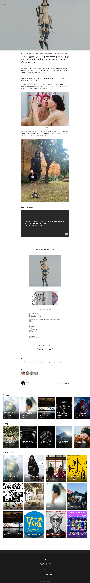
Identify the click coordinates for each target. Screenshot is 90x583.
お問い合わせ (17, 567)
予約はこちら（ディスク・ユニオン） (45, 349)
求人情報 (73, 567)
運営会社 (73, 569)
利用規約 (16, 569)
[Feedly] (51, 574)
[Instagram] (47, 574)
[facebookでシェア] (30, 390)
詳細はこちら (45, 340)
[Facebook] (39, 574)
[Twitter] (43, 574)
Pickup (5, 424)
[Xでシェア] (45, 390)
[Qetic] (4, 4)
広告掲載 (45, 567)
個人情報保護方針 (45, 569)
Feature (6, 395)
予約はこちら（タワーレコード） (45, 345)
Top (22, 53)
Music (25, 53)
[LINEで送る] (59, 390)
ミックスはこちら (45, 242)
